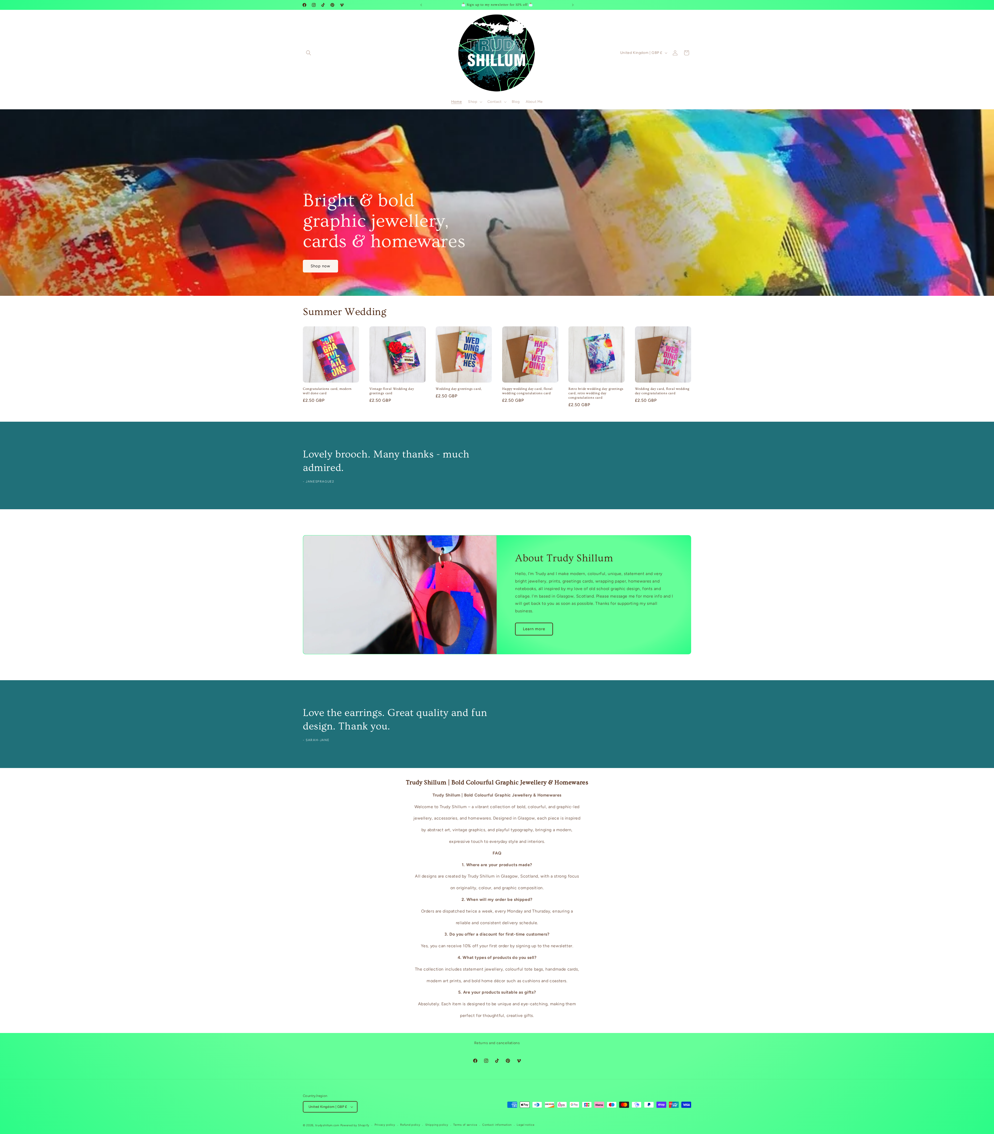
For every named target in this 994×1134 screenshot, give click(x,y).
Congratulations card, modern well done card (327, 391)
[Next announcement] (573, 5)
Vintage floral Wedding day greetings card (391, 391)
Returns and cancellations (497, 1043)
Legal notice (525, 1124)
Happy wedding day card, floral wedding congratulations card (527, 391)
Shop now (320, 266)
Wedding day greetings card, (459, 389)
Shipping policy (436, 1124)
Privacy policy (385, 1124)
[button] (308, 53)
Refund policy (410, 1124)
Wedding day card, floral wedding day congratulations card (662, 391)
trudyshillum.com (327, 1125)
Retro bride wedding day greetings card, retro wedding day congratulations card (596, 393)
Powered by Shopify (355, 1125)
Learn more (534, 629)
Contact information (496, 1124)
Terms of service (465, 1124)
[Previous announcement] (421, 5)
